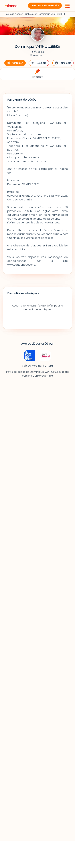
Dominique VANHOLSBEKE (37, 47)
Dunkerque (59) (43, 376)
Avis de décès (14, 14)
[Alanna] (11, 5)
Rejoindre (41, 62)
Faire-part (65, 62)
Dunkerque (30, 14)
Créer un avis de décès (44, 5)
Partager (17, 62)
